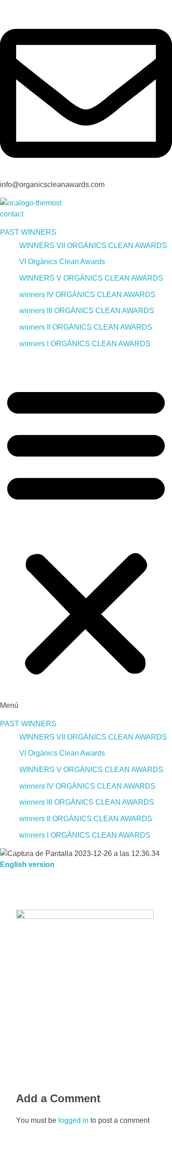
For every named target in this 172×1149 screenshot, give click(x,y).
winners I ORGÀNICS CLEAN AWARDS (84, 344)
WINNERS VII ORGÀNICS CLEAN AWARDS (93, 245)
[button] (86, 533)
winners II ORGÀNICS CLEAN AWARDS (85, 327)
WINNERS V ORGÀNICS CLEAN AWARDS (91, 278)
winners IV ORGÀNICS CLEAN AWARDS (87, 294)
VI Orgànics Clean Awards (62, 261)
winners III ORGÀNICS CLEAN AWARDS (86, 311)
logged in (74, 1120)
